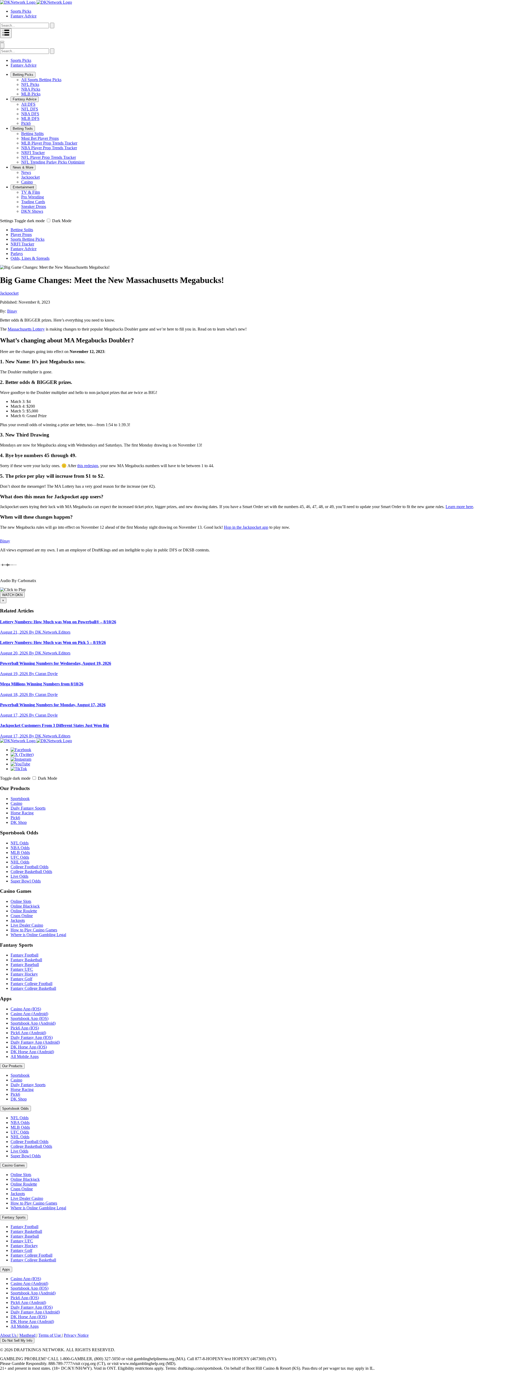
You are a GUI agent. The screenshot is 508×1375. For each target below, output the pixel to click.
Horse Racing (22, 813)
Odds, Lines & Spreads (30, 258)
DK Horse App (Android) (32, 1051)
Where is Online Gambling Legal (38, 934)
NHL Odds (20, 862)
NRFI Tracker (33, 152)
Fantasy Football (24, 955)
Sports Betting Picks (27, 239)
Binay (12, 311)
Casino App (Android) (29, 1013)
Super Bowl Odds (26, 881)
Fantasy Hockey (24, 974)
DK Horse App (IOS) (29, 1047)
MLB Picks (30, 94)
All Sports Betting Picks (41, 79)
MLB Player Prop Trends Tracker (49, 143)
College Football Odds (29, 867)
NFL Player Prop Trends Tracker (48, 157)
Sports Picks (21, 11)
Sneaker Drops (33, 206)
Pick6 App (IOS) (25, 1028)
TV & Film (30, 192)
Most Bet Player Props (40, 138)
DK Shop (19, 822)
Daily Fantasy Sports (28, 808)
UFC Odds (20, 857)
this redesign (87, 465)
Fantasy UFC (22, 969)
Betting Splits (32, 133)
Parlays (17, 253)
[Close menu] (2, 42)
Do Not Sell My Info (17, 1341)
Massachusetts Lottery (26, 329)
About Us (8, 1335)
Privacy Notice (76, 1335)
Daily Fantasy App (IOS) (32, 1037)
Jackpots (18, 920)
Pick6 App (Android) (28, 1032)
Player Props (21, 234)
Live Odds (19, 876)
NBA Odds (20, 848)
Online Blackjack (25, 906)
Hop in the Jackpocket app (246, 527)
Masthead (28, 1335)
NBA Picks (30, 89)
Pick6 (26, 123)
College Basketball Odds (31, 871)
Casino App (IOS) (26, 1009)
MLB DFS (30, 118)
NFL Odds (20, 843)
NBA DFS (30, 114)
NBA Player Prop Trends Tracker (49, 148)
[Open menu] (6, 33)
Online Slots (21, 901)
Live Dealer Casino (27, 925)
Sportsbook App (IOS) (29, 1018)
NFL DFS (29, 109)
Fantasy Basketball (26, 960)
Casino (27, 182)
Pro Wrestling (32, 197)
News (26, 172)
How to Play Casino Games (34, 930)
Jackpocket (30, 177)
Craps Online (22, 915)
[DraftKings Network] (36, 740)
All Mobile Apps (25, 1056)
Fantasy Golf (21, 979)
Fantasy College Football (31, 983)
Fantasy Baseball (25, 964)
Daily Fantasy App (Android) (35, 1042)
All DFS (28, 104)
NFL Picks (30, 84)
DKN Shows (32, 211)
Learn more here (459, 506)
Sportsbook (20, 798)
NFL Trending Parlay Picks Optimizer (53, 162)
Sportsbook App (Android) (33, 1023)
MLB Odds (20, 852)
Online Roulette (24, 911)
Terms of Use (50, 1335)
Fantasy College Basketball (33, 988)
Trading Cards (33, 201)
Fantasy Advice (24, 16)
